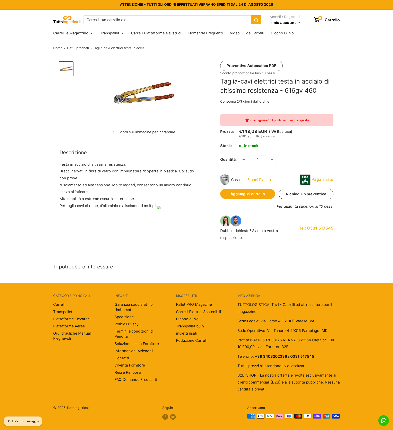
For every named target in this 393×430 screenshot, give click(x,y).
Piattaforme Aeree (69, 326)
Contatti (122, 358)
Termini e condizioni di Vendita (134, 333)
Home (57, 48)
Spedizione (124, 317)
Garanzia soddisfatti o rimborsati (134, 307)
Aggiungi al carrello (247, 194)
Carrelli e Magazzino (70, 33)
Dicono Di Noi (283, 33)
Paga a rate (322, 179)
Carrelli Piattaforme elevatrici (156, 33)
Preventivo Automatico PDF (251, 65)
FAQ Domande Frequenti (136, 379)
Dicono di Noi (187, 319)
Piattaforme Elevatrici (71, 319)
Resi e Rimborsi (128, 372)
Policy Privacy (127, 324)
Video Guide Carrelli (247, 33)
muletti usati (186, 333)
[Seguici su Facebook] (165, 417)
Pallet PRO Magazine (194, 304)
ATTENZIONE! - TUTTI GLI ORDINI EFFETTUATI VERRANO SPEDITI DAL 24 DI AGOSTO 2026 (196, 4)
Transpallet (109, 33)
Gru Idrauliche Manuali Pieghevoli (72, 336)
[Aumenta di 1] (272, 159)
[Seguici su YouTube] (173, 417)
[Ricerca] (256, 19)
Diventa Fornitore (130, 365)
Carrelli (59, 304)
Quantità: (228, 159)
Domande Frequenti (205, 33)
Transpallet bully (190, 326)
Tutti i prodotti (78, 48)
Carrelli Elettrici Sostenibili (198, 312)
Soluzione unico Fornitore (137, 344)
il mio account (283, 22)
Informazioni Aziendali (134, 351)
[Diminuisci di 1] (243, 159)
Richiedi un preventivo (306, 194)
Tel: (316, 228)
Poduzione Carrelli (191, 340)
